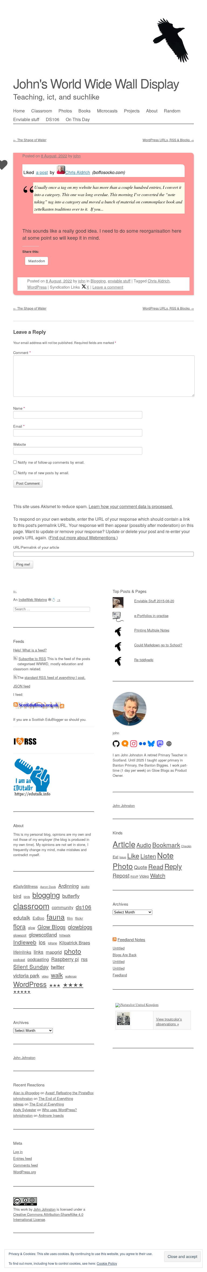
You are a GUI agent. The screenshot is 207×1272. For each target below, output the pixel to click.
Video (144, 876)
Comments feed (25, 1165)
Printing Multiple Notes (151, 630)
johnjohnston (23, 1098)
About (151, 111)
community (62, 907)
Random (172, 111)
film (70, 918)
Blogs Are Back (124, 954)
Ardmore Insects (51, 1115)
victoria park (26, 975)
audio (85, 886)
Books (84, 111)
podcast (19, 959)
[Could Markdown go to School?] (153, 641)
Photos (65, 111)
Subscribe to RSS (32, 658)
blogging (46, 894)
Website (19, 444)
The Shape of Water (29, 139)
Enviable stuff (26, 119)
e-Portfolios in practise (151, 615)
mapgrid (54, 952)
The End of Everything (56, 1098)
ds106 (83, 907)
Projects (132, 111)
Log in (18, 1151)
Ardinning (68, 885)
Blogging (98, 281)
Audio (143, 845)
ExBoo (38, 918)
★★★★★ (22, 991)
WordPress (37, 287)
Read (155, 866)
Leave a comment (107, 287)
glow (31, 927)
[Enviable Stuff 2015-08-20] (153, 597)
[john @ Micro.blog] (125, 744)
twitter (57, 966)
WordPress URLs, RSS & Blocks (168, 139)
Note (165, 854)
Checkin (186, 846)
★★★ (54, 985)
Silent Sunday (31, 966)
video (45, 976)
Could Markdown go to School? (158, 644)
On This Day (78, 119)
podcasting (38, 959)
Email (19, 426)
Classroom (41, 111)
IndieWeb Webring (33, 599)
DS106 (52, 119)
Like (133, 855)
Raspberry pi (65, 959)
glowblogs (80, 927)
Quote (140, 867)
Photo (123, 865)
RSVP (134, 876)
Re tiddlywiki (143, 659)
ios (42, 942)
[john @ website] (168, 744)
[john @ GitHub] (116, 744)
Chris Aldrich (77, 172)
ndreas (18, 1104)
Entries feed (22, 1158)
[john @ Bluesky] (151, 744)
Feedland (120, 974)
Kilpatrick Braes (74, 942)
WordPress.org (24, 1171)
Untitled (119, 948)
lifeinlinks (22, 952)
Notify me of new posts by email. (43, 472)
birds (27, 897)
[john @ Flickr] (142, 744)
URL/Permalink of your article (36, 547)
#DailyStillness (25, 886)
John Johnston (24, 1057)
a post (42, 172)
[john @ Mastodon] (160, 744)
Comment (22, 352)
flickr (79, 918)
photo (72, 951)
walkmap (71, 976)
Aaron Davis (48, 887)
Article (124, 843)
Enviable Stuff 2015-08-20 (154, 600)
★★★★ (73, 984)
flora (19, 926)
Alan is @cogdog (26, 1092)
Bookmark (166, 844)
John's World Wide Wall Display (96, 83)
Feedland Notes (131, 939)
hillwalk (64, 935)
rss (84, 959)
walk (57, 974)
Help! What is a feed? (30, 650)
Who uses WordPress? (59, 1109)
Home (19, 111)
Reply (173, 866)
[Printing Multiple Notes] (153, 626)
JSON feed (21, 686)
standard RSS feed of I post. (55, 677)
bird (17, 895)
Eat (115, 856)
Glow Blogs (51, 927)
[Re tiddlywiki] (153, 656)
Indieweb (24, 942)
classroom (31, 905)
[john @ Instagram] (133, 744)
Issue (122, 857)
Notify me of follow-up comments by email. (51, 462)
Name (19, 408)
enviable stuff (119, 281)
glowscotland (43, 934)
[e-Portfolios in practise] (153, 611)
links (38, 951)
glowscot (19, 935)
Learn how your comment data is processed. (131, 506)
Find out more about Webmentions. (83, 537)
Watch (157, 875)
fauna (56, 916)
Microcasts (107, 111)
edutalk (21, 917)
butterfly (71, 895)
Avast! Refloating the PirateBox (69, 1092)
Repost (121, 875)
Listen (148, 856)
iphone (52, 943)
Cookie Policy (107, 1263)
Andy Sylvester (24, 1109)
